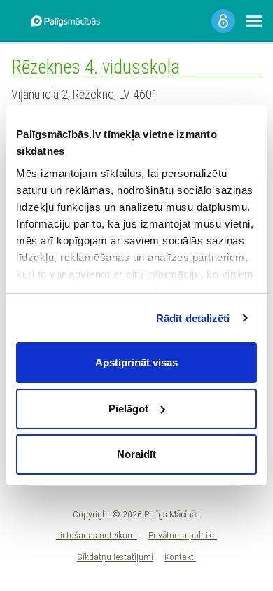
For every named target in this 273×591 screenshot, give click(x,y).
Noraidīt (136, 454)
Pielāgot (128, 409)
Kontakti (180, 556)
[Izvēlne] (254, 21)
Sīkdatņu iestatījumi (115, 556)
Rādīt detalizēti (193, 318)
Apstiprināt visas (136, 362)
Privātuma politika (182, 535)
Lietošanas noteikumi (96, 535)
